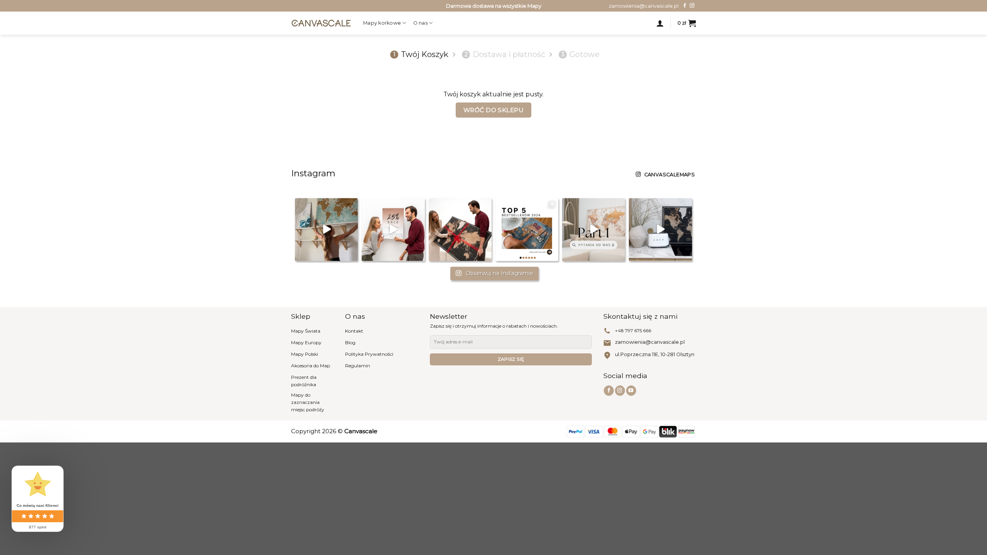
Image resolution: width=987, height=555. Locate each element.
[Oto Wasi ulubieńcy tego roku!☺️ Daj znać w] (526, 229)
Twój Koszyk (420, 54)
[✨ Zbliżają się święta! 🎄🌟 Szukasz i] (460, 229)
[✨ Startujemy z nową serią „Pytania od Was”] (593, 229)
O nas (420, 23)
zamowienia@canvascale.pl (650, 342)
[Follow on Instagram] (692, 5)
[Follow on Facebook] (684, 5)
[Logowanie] (660, 23)
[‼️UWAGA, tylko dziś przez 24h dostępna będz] (393, 229)
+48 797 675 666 (633, 330)
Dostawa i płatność (505, 54)
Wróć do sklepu (493, 110)
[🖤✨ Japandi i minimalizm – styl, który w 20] (660, 229)
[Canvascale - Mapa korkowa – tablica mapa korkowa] (321, 22)
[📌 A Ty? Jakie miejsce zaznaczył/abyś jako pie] (326, 229)
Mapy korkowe (382, 23)
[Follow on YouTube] (631, 390)
